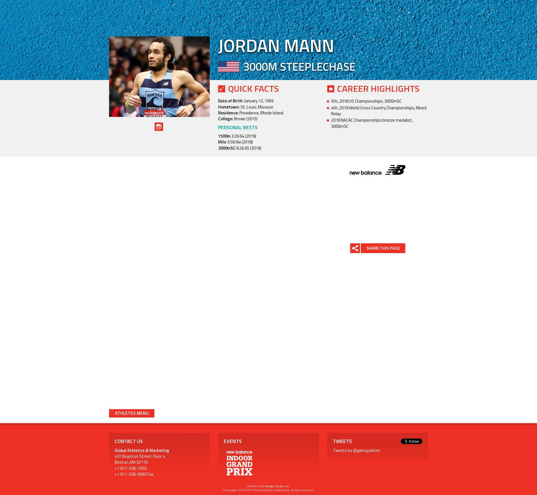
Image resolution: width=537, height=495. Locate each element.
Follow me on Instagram (159, 126)
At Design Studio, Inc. (276, 486)
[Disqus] (214, 334)
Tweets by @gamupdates (356, 450)
